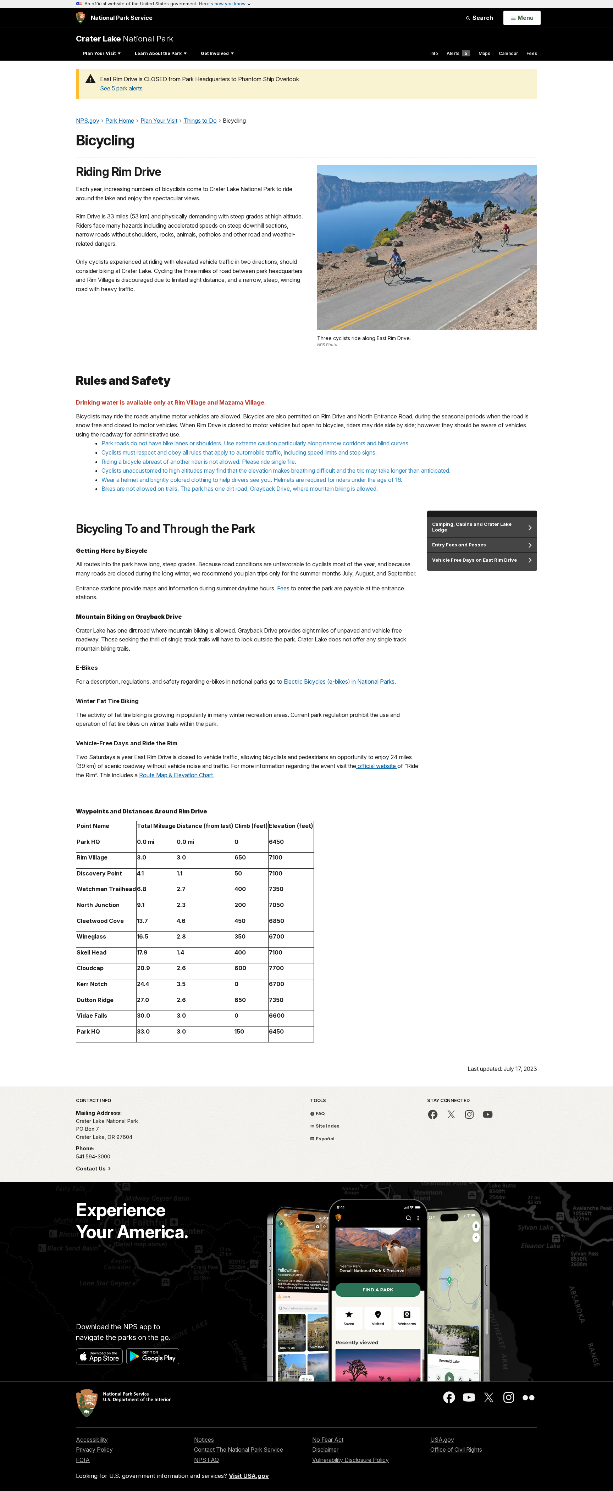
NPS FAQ (206, 1459)
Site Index (327, 1126)
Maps (484, 53)
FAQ (320, 1113)
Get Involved (215, 53)
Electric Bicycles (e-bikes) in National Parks (339, 681)
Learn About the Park (158, 53)
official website (377, 765)
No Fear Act (327, 1439)
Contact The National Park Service (238, 1449)
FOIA (83, 1459)
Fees (531, 53)
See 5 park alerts (121, 88)
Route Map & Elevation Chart (176, 775)
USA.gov (442, 1439)
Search (482, 17)
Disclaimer (325, 1449)
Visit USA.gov (249, 1475)
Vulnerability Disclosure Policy (350, 1459)
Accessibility (92, 1439)
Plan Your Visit (99, 53)
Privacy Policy (94, 1449)
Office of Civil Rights (456, 1449)
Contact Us (91, 1168)
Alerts (457, 53)
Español (325, 1138)
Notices (204, 1439)
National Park (124, 38)
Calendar (508, 53)
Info (434, 53)
